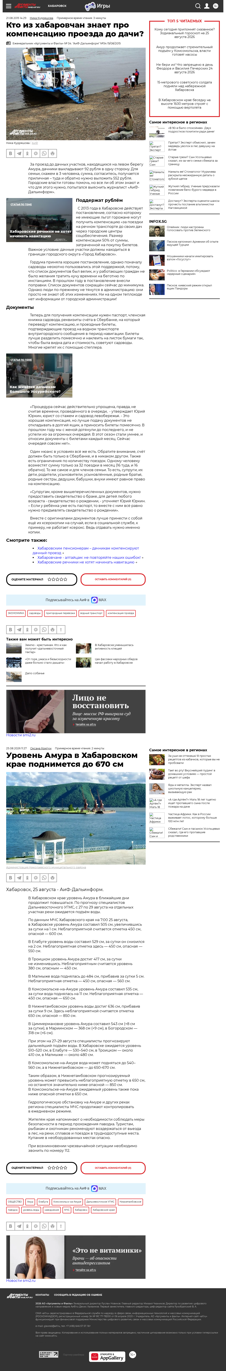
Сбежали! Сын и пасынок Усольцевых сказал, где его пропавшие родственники (194, 832)
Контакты (42, 1295)
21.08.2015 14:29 (16, 18)
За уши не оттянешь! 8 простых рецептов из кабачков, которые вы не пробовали (194, 759)
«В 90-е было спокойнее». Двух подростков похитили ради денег (191, 129)
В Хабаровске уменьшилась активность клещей (114, 646)
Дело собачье (34, 673)
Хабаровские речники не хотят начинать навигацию (86, 562)
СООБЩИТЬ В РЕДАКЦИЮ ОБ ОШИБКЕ (78, 1295)
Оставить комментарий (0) (113, 579)
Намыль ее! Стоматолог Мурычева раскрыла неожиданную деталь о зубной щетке (192, 175)
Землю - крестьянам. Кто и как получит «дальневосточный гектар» (46, 648)
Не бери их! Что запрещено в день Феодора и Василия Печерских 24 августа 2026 (184, 68)
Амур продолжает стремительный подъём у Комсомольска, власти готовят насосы (184, 51)
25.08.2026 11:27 (16, 748)
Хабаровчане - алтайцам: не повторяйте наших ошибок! (89, 557)
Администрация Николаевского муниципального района (46, 867)
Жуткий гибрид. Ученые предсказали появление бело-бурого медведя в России (194, 190)
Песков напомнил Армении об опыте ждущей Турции (192, 243)
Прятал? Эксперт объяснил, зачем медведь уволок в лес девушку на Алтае (191, 146)
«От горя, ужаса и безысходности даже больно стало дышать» (48, 660)
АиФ (35, 143)
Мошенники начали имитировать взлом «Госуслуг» (190, 258)
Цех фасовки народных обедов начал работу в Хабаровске (116, 660)
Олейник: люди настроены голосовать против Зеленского (188, 229)
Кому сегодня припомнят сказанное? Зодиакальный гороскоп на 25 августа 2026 (184, 33)
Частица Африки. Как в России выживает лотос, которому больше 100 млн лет (192, 817)
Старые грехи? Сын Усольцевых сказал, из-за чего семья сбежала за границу (193, 160)
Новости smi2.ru (21, 735)
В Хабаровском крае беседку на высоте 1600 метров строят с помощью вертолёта (184, 104)
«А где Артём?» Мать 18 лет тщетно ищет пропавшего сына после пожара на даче (192, 803)
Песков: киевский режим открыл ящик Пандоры (189, 287)
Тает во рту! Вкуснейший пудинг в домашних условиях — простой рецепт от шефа (191, 774)
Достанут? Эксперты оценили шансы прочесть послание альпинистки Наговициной (193, 204)
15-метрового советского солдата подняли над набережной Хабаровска (184, 86)
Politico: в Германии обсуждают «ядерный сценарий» (188, 272)
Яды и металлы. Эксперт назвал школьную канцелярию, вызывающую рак (190, 788)
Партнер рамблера (73, 1354)
